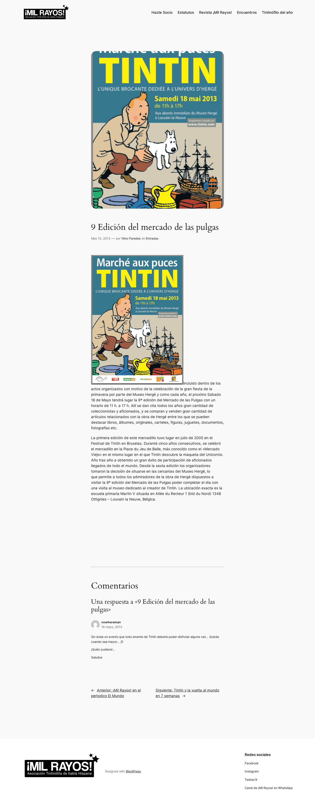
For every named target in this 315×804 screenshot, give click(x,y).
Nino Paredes (131, 238)
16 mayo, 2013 (111, 627)
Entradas (152, 238)
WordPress (133, 771)
